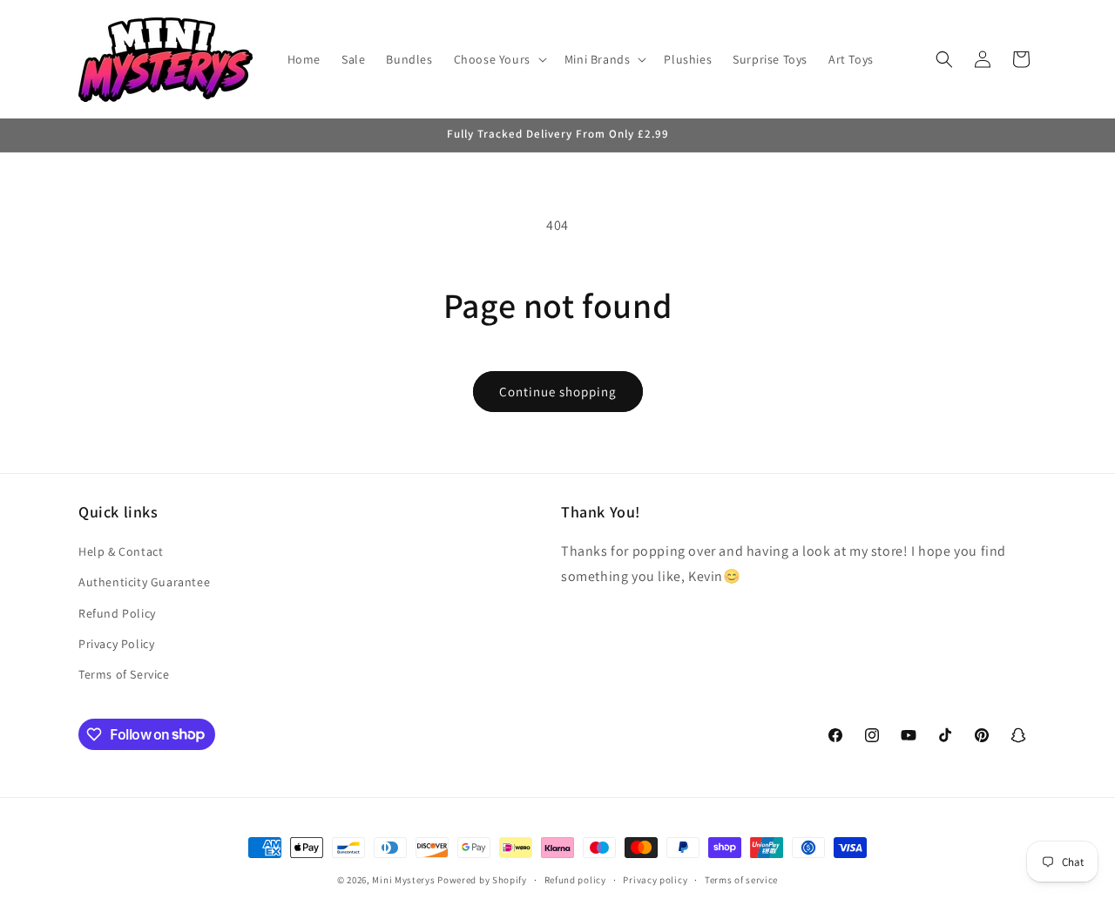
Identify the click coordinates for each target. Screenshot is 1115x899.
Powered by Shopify (482, 880)
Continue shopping (558, 391)
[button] (498, 59)
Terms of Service (124, 674)
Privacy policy (655, 879)
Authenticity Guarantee (144, 583)
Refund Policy (117, 613)
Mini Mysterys (403, 880)
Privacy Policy (116, 644)
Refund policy (575, 879)
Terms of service (741, 879)
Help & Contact (120, 552)
